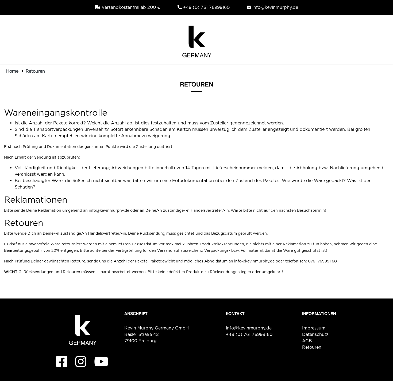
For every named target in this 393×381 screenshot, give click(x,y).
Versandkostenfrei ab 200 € (130, 7)
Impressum (313, 328)
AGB (307, 340)
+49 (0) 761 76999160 (206, 7)
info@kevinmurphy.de (274, 7)
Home (12, 71)
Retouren (35, 71)
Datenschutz (315, 334)
